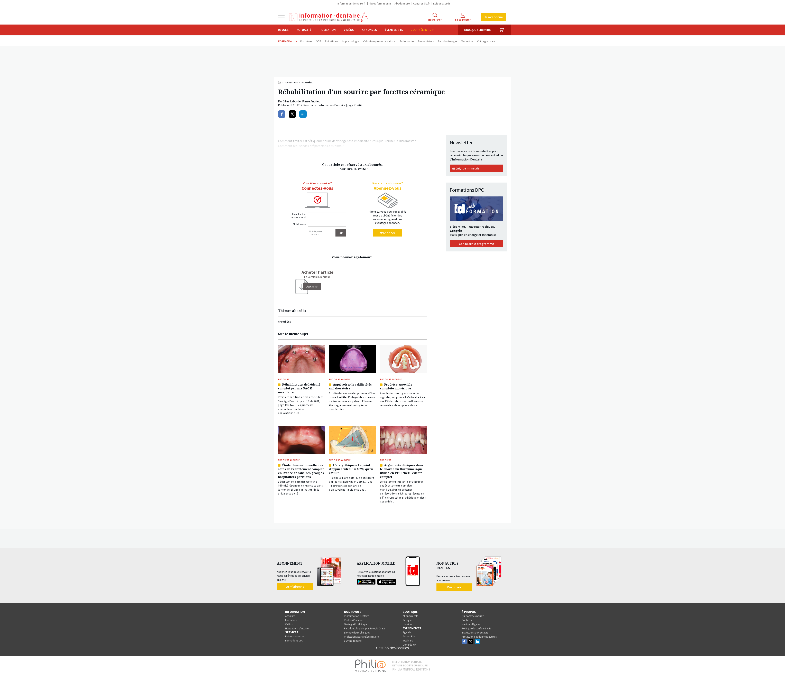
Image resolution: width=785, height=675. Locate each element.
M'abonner (387, 233)
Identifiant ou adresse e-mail (298, 215)
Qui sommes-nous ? (473, 616)
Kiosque (407, 620)
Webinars (408, 640)
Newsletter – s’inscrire (296, 628)
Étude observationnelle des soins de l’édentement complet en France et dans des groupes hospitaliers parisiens (301, 471)
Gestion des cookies (392, 648)
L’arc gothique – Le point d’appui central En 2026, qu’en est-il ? (351, 469)
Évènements (394, 30)
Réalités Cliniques (353, 620)
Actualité (304, 30)
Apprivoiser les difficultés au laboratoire (350, 386)
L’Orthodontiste (352, 640)
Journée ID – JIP (422, 30)
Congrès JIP (409, 644)
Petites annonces (294, 636)
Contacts (467, 620)
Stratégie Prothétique (355, 624)
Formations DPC (294, 640)
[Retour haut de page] (778, 664)
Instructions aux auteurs (475, 632)
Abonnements (410, 616)
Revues (283, 30)
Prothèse (307, 82)
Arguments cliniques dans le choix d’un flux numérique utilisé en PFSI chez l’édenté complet (401, 471)
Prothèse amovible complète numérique (396, 386)
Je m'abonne (493, 17)
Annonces (369, 30)
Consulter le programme (476, 244)
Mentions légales (471, 624)
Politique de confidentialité (476, 628)
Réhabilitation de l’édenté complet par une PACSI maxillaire (299, 388)
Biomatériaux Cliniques (357, 632)
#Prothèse (285, 321)
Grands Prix (409, 636)
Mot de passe (299, 223)
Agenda (407, 632)
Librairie (407, 624)
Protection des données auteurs (479, 636)
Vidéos (349, 30)
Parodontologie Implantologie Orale (364, 628)
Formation (328, 30)
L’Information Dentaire (356, 616)
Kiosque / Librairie (477, 30)
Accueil (279, 82)
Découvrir (454, 587)
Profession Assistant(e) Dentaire (361, 636)
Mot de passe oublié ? (315, 233)
